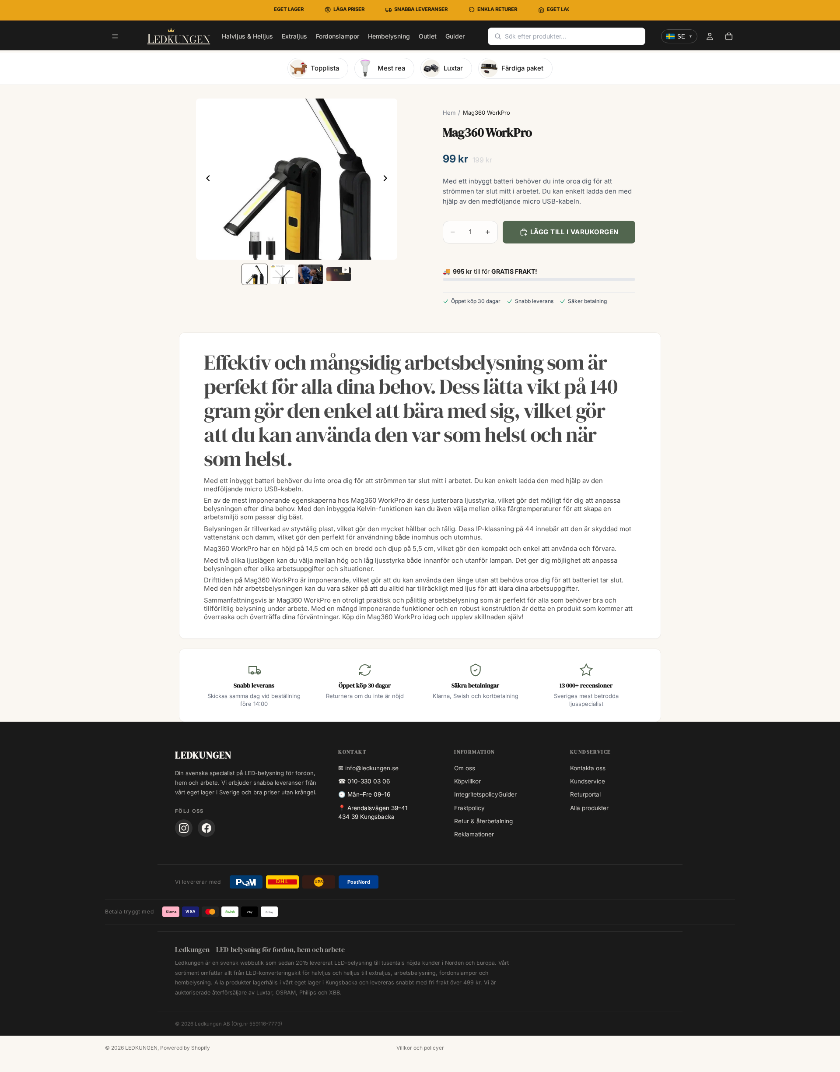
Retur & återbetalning (483, 821)
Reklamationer (474, 834)
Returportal (585, 794)
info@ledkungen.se (372, 768)
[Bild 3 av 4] (310, 274)
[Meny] (115, 37)
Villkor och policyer (420, 1047)
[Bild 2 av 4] (282, 274)
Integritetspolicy (476, 794)
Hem (449, 112)
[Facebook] (206, 828)
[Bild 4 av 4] (338, 274)
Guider (507, 794)
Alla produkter (589, 807)
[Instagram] (183, 828)
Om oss (464, 768)
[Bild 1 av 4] (254, 274)
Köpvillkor (467, 781)
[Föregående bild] (205, 179)
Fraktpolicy (469, 807)
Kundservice (587, 781)
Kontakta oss (588, 768)
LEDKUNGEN (141, 1047)
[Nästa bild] (387, 179)
